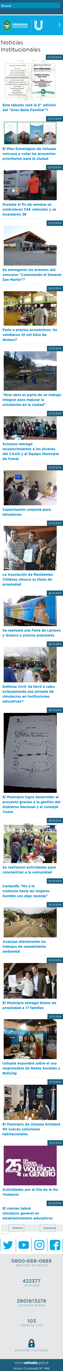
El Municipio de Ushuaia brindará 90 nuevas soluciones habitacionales (31, 1129)
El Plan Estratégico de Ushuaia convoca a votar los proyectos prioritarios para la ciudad (29, 154)
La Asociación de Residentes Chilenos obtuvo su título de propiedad (27, 579)
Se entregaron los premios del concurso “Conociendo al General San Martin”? (31, 275)
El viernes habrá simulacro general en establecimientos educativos (27, 1213)
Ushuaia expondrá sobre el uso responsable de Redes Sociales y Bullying (31, 1068)
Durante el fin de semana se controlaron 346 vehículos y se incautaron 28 (29, 209)
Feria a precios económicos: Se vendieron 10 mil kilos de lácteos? (29, 335)
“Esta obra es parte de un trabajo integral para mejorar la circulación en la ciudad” (31, 400)
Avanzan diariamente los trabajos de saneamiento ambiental (24, 946)
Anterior (17, 1227)
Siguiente (49, 1227)
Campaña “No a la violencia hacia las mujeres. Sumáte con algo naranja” (26, 891)
